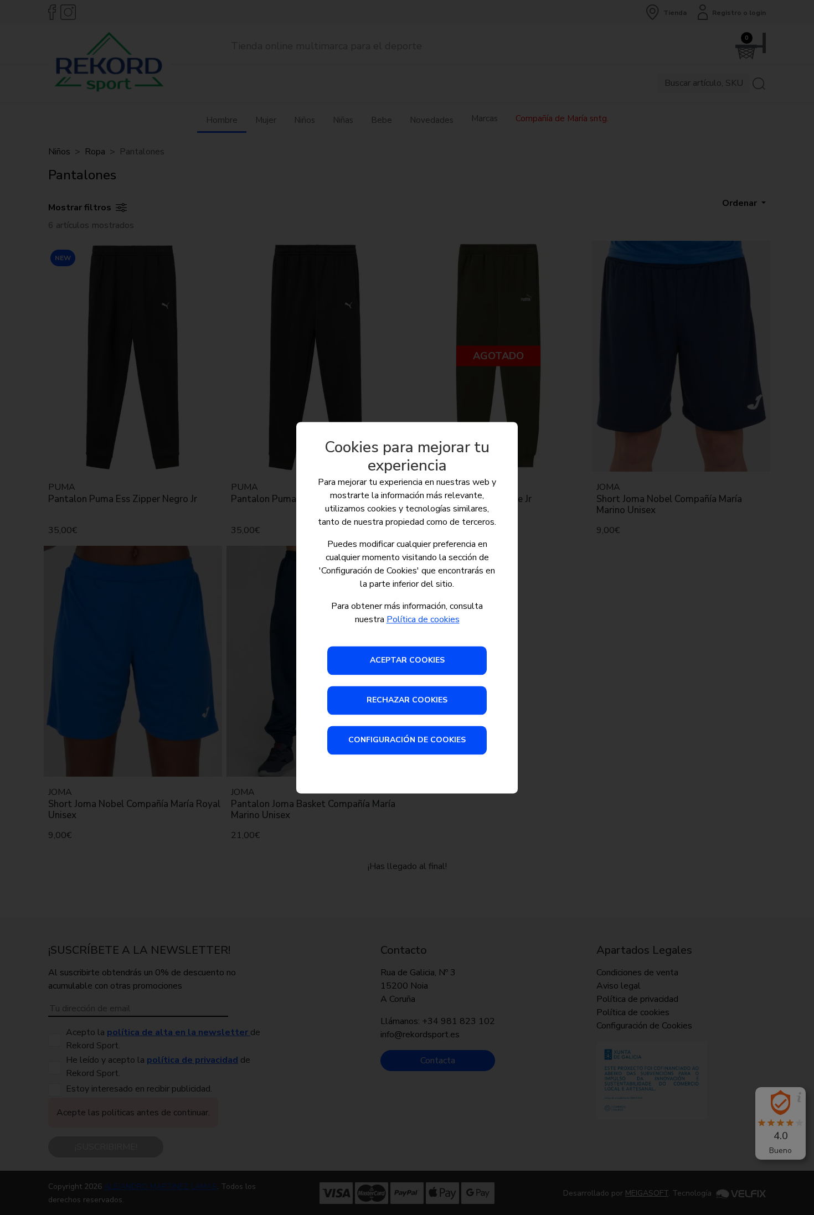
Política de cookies (423, 619)
